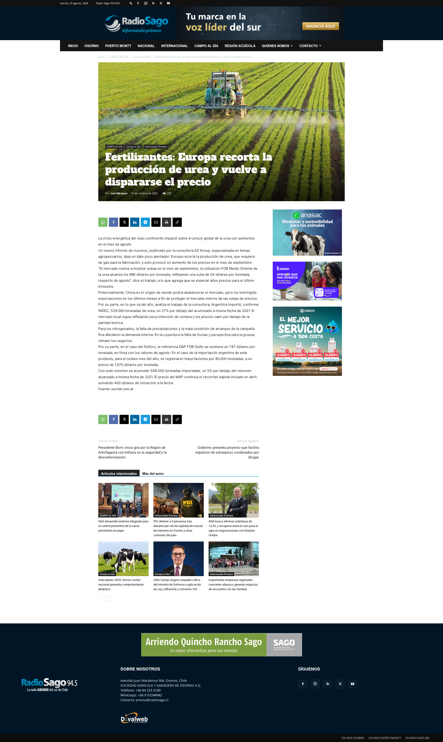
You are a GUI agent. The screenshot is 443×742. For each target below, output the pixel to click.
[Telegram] (145, 222)
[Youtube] (168, 3)
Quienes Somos (275, 45)
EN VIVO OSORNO (353, 738)
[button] (131, 3)
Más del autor (153, 473)
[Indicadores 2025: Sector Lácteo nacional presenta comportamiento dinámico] (123, 559)
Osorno (91, 45)
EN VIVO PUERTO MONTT (385, 738)
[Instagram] (145, 3)
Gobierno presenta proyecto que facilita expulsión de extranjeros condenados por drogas (227, 452)
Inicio (101, 57)
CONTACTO (308, 45)
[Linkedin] (134, 222)
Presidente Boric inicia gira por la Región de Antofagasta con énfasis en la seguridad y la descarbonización (132, 452)
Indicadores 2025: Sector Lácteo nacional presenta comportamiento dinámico (121, 584)
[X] (160, 3)
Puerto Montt (118, 45)
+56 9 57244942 (150, 695)
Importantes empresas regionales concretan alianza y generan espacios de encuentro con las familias (233, 584)
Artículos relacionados (119, 473)
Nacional (146, 45)
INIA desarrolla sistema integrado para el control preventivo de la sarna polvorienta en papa (123, 526)
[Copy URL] (177, 222)
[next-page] (108, 598)
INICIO (73, 45)
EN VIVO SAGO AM (417, 738)
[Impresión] (166, 222)
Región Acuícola (240, 45)
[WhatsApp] (103, 222)
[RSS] (153, 3)
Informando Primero (156, 146)
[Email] (156, 222)
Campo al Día (206, 45)
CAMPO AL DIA (119, 57)
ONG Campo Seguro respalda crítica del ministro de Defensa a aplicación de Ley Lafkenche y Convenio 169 (177, 584)
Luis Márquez (119, 193)
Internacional (174, 45)
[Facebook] (138, 3)
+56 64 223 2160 (148, 690)
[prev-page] (101, 598)
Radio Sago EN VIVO (108, 3)
